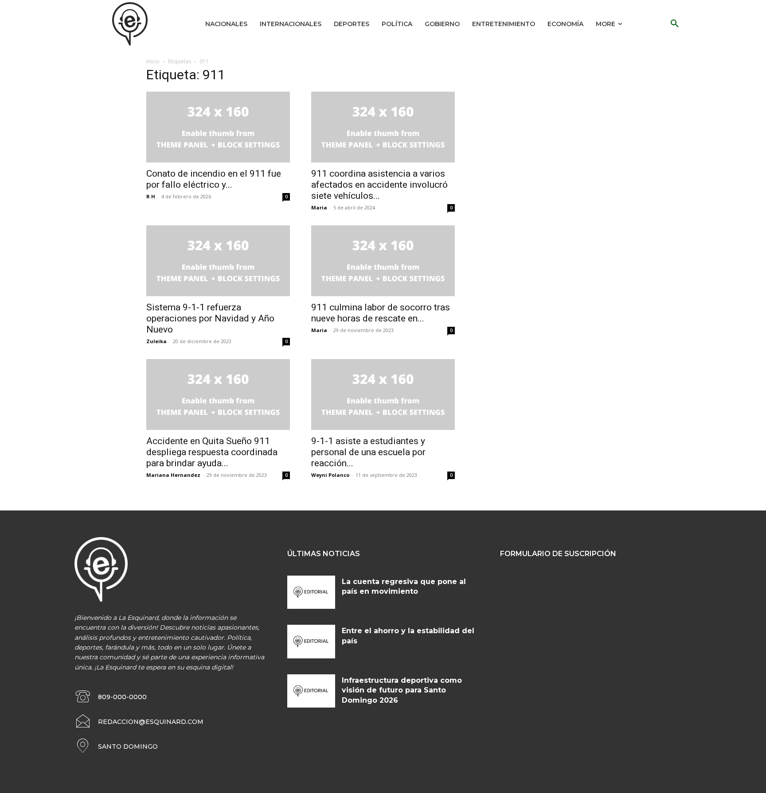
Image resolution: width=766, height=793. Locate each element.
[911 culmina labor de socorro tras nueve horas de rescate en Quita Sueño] (383, 260)
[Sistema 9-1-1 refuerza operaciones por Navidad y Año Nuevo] (218, 260)
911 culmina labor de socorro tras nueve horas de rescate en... (380, 313)
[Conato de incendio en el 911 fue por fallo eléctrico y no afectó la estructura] (218, 127)
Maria (319, 207)
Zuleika (156, 341)
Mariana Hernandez (173, 475)
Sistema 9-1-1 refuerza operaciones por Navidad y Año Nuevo (210, 318)
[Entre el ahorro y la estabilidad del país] (311, 641)
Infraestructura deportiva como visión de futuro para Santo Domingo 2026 (402, 690)
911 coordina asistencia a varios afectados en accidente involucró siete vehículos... (379, 184)
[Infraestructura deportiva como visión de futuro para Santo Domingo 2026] (311, 691)
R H (150, 196)
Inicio (153, 61)
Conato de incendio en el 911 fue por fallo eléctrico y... (213, 179)
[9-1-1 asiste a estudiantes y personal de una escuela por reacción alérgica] (383, 394)
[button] (675, 24)
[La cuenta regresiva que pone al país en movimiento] (311, 592)
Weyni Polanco (330, 475)
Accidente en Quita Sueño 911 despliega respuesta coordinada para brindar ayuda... (211, 452)
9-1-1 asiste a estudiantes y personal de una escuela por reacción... (368, 452)
